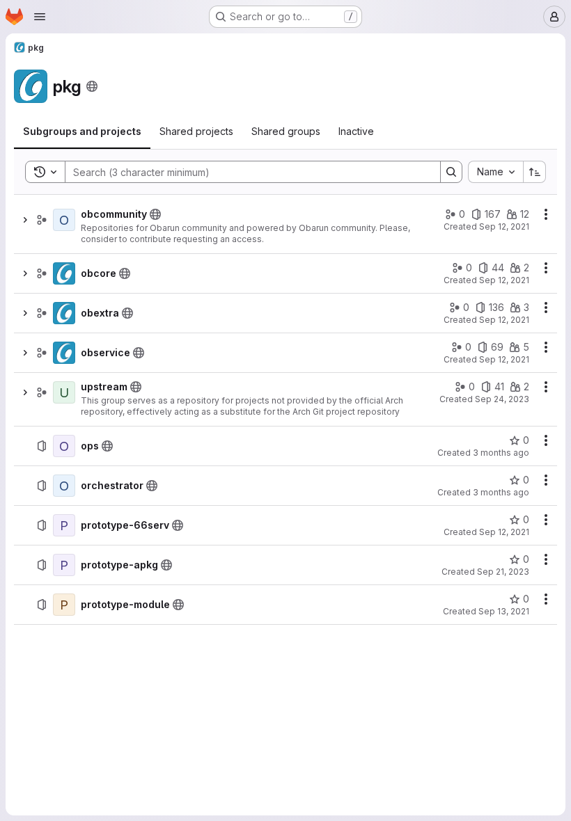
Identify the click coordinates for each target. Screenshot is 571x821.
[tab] (82, 131)
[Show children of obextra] (25, 313)
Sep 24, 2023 (502, 399)
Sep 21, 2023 (503, 571)
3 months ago (501, 452)
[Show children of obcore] (25, 273)
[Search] (451, 172)
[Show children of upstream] (25, 392)
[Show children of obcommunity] (25, 220)
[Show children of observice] (25, 353)
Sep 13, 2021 (503, 611)
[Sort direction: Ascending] (535, 172)
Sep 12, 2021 (504, 226)
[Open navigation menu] (40, 17)
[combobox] (495, 172)
